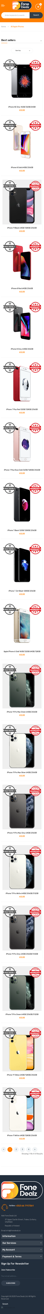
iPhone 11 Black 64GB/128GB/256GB (22, 228)
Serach (5, 1304)
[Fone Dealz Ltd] (22, 5)
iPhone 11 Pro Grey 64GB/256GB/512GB (22, 954)
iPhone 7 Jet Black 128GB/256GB (22, 591)
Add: (3, 1216)
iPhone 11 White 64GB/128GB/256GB (22, 1135)
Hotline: (12, 1206)
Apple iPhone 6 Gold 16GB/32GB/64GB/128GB (22, 651)
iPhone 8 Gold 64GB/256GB (22, 167)
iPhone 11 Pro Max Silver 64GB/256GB (22, 772)
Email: (3, 1231)
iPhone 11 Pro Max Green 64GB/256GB (22, 712)
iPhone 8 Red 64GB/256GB (22, 288)
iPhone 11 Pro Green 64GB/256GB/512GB (22, 1014)
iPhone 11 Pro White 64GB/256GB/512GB (22, 893)
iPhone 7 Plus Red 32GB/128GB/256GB (22, 409)
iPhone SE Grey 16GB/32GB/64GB (22, 107)
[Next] (34, 1149)
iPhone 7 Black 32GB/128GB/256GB (22, 530)
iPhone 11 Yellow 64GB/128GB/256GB (22, 1075)
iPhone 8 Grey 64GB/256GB (22, 349)
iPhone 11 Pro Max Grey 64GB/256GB (22, 833)
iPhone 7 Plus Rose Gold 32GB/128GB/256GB (22, 470)
